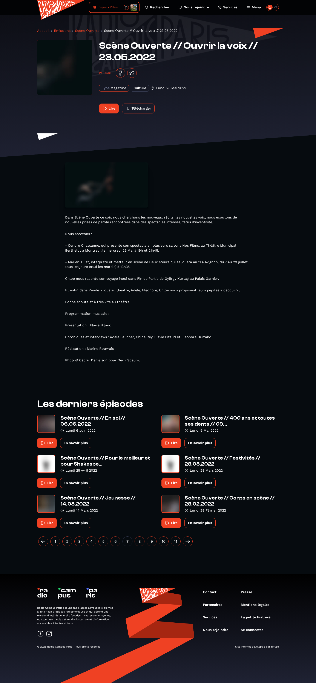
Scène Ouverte (87, 31)
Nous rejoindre (196, 7)
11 (175, 541)
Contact (209, 592)
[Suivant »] (187, 541)
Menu (256, 7)
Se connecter (252, 630)
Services (230, 7)
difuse (275, 646)
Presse (246, 592)
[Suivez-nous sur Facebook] (40, 634)
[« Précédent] (43, 541)
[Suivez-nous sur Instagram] (49, 634)
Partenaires (212, 605)
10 (164, 541)
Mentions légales (255, 605)
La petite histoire (255, 617)
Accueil (43, 31)
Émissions (62, 31)
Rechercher (159, 7)
